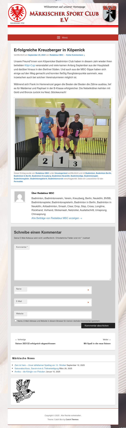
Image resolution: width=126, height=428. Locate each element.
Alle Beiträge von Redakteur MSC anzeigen (57, 218)
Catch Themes (72, 419)
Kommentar (22, 246)
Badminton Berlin (103, 173)
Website (19, 313)
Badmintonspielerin (38, 178)
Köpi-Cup (30, 65)
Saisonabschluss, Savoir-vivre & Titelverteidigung (37, 368)
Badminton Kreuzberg (41, 175)
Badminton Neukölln (61, 175)
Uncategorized (61, 173)
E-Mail (19, 301)
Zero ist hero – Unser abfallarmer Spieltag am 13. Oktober (40, 365)
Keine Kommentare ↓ (75, 54)
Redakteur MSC (56, 54)
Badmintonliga (77, 175)
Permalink (18, 181)
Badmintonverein (55, 178)
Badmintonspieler (21, 178)
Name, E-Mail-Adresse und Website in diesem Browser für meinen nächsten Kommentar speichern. (59, 321)
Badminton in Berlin (22, 175)
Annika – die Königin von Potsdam (30, 371)
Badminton (90, 173)
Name (18, 288)
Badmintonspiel (91, 175)
